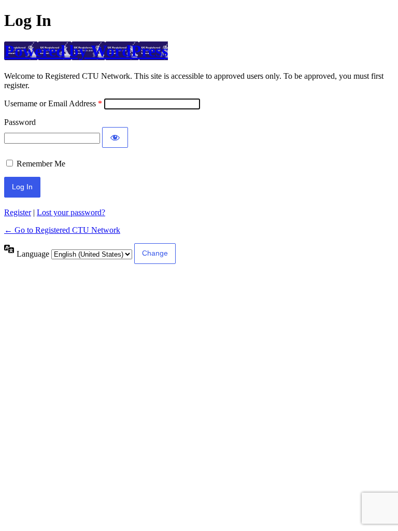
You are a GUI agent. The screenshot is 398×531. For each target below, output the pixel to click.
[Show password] (115, 137)
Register (17, 212)
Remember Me (41, 163)
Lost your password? (71, 212)
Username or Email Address (50, 103)
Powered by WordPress (86, 50)
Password (20, 122)
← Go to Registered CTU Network (62, 230)
